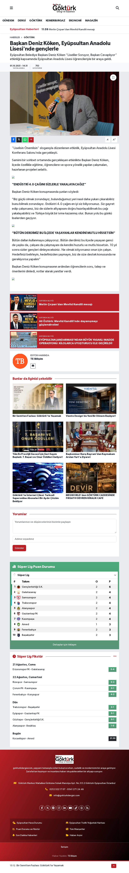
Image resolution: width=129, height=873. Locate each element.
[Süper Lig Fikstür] (114, 656)
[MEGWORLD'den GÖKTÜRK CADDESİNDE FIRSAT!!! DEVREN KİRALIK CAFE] (91, 477)
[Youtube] (70, 807)
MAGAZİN (91, 20)
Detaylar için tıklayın (64, 644)
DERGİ (22, 20)
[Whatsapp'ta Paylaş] (25, 139)
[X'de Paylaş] (19, 139)
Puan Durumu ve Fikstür (28, 829)
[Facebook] (42, 807)
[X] (47, 807)
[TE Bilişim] (20, 361)
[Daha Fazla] (31, 139)
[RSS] (87, 807)
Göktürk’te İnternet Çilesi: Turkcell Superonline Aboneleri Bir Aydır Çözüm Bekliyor (36, 498)
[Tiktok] (76, 807)
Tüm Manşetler (77, 829)
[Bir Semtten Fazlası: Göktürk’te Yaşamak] (38, 398)
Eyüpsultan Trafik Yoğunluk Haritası (87, 823)
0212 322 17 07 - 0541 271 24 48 (67, 789)
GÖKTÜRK (35, 20)
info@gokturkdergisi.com (67, 795)
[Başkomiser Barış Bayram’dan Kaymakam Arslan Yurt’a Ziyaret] (91, 436)
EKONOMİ (75, 20)
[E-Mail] (33, 366)
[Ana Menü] (11, 8)
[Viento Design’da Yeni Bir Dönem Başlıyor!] (91, 398)
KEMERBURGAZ (55, 20)
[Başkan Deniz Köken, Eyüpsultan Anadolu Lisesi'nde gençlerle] (64, 104)
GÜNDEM (8, 20)
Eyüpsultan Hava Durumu (29, 823)
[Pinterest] (53, 807)
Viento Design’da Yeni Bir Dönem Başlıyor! (91, 416)
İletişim (64, 847)
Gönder (19, 548)
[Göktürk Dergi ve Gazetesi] (64, 8)
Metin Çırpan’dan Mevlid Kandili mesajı (68, 29)
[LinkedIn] (64, 807)
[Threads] (81, 807)
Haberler (15, 37)
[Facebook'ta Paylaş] (13, 139)
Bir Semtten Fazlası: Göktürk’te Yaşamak (37, 416)
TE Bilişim (36, 359)
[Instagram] (59, 807)
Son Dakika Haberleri (26, 835)
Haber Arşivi (76, 835)
